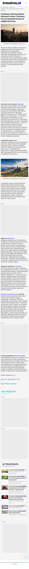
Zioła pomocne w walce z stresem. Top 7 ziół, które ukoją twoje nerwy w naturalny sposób (17, 478)
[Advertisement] (14, 87)
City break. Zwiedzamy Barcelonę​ (16, 470)
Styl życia (13, 384)
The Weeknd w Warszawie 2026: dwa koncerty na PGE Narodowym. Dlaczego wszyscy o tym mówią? (17, 498)
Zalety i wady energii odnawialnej (16, 506)
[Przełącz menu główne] (26, 3)
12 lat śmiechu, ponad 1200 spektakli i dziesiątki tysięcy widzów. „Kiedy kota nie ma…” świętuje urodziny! (17, 488)
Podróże (12, 7)
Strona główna (4, 7)
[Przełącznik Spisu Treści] (25, 557)
